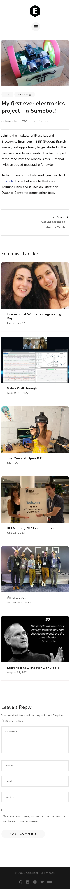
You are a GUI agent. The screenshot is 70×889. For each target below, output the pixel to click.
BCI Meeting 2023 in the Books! (30, 528)
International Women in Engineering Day (34, 316)
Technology (24, 94)
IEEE (7, 94)
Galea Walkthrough (22, 388)
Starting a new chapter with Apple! (33, 668)
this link (7, 181)
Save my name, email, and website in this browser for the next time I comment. (34, 818)
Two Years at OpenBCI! (24, 458)
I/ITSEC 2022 (17, 598)
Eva (45, 121)
